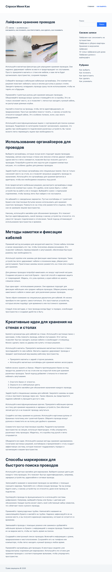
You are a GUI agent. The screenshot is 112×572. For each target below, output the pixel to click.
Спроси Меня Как (18, 6)
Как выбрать (101, 6)
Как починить (21, 30)
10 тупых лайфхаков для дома (92, 52)
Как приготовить (33, 30)
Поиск (81, 21)
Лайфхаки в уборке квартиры (92, 43)
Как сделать (46, 30)
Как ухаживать (57, 30)
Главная (91, 6)
